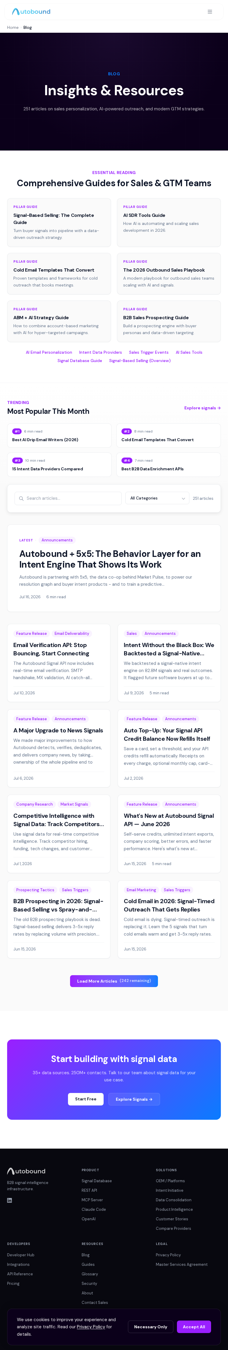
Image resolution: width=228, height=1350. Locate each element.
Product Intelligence (174, 1209)
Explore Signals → (134, 1099)
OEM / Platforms (170, 1180)
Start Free (85, 1099)
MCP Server (92, 1199)
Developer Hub (20, 1254)
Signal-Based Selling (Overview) (140, 360)
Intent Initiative (169, 1190)
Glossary (90, 1274)
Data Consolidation (173, 1199)
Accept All (194, 1326)
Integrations (18, 1264)
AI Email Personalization (49, 352)
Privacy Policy (168, 1254)
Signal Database (97, 1180)
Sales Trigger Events (149, 352)
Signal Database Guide (80, 360)
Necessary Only (150, 1326)
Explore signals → (202, 408)
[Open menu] (210, 12)
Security (89, 1283)
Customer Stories (172, 1218)
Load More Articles (114, 980)
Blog (86, 1254)
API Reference (20, 1274)
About (87, 1293)
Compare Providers (173, 1228)
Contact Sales (95, 1302)
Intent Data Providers (100, 352)
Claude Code (94, 1209)
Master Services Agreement (182, 1264)
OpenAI (89, 1218)
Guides (88, 1264)
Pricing (13, 1283)
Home (13, 27)
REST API (89, 1190)
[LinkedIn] (39, 1200)
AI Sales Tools (189, 352)
